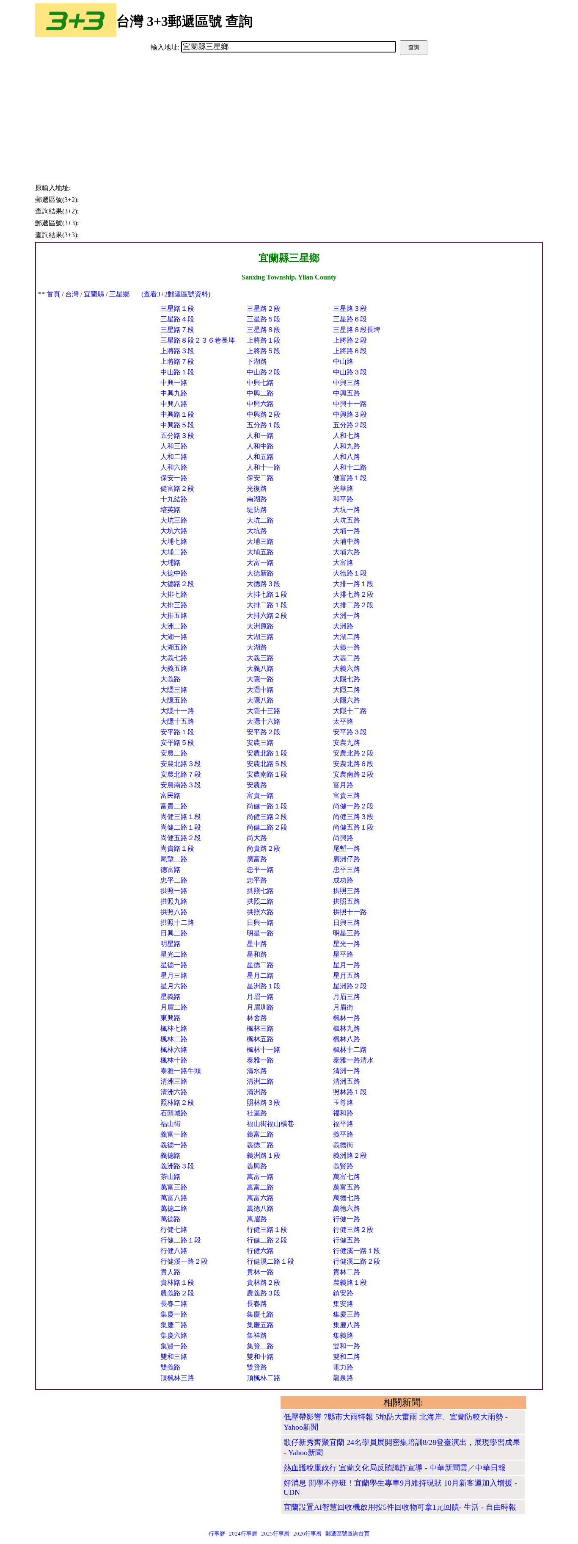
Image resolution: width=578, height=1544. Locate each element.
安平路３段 (350, 732)
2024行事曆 (243, 1533)
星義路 (170, 996)
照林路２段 (177, 1102)
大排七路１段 (267, 594)
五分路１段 (264, 425)
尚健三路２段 (267, 816)
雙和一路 (346, 1346)
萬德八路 (260, 1208)
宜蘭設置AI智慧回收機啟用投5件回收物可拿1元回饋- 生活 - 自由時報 (399, 1507)
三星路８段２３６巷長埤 (197, 340)
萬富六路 (260, 1197)
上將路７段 (177, 361)
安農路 (257, 785)
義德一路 (173, 1144)
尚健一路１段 (267, 806)
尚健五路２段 (180, 837)
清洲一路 (346, 1070)
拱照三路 (346, 890)
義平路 (343, 1134)
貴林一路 (260, 1272)
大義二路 (346, 657)
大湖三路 (260, 636)
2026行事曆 (307, 1533)
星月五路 (346, 975)
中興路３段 (350, 414)
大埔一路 (346, 530)
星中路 (257, 943)
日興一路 (260, 922)
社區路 (257, 1113)
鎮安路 (343, 1293)
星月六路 (173, 986)
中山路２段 (264, 372)
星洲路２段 (350, 986)
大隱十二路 (350, 710)
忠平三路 (346, 869)
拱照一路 (173, 890)
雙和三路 (173, 1356)
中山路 (343, 361)
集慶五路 (260, 1324)
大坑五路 (346, 520)
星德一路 (173, 964)
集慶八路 (346, 1324)
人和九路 (346, 446)
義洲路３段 (177, 1166)
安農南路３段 (180, 785)
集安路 (343, 1303)
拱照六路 (260, 912)
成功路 (343, 880)
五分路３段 (177, 435)
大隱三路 (173, 689)
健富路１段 (350, 477)
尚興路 (343, 837)
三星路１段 (177, 308)
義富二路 (260, 1134)
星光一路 (346, 943)
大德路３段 (264, 583)
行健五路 (346, 1240)
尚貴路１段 (177, 848)
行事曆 (217, 1533)
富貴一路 (260, 795)
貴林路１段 (177, 1282)
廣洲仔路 (346, 859)
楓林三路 (260, 1028)
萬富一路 (260, 1176)
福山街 (170, 1123)
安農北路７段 (180, 774)
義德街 (343, 1144)
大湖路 (257, 647)
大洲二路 (173, 626)
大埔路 (170, 562)
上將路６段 (350, 350)
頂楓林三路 (177, 1377)
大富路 (343, 562)
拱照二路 (260, 901)
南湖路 (257, 499)
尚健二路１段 (180, 827)
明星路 (170, 943)
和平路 (343, 499)
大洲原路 (260, 626)
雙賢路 (257, 1367)
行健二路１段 (180, 1240)
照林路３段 (264, 1102)
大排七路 (173, 594)
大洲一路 (346, 615)
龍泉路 (343, 1377)
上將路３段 (177, 350)
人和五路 (260, 456)
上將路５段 (264, 350)
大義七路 (173, 657)
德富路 (170, 869)
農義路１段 (350, 1282)
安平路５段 (177, 742)
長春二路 (173, 1303)
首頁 (53, 294)
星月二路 (260, 975)
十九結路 (173, 499)
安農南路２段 (353, 774)
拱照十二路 (177, 922)
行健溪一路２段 (184, 1261)
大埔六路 (346, 552)
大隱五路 (173, 700)
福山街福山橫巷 (270, 1123)
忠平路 (257, 880)
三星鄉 (119, 294)
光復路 (257, 488)
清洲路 (257, 1092)
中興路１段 (177, 414)
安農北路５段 (267, 763)
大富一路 (260, 562)
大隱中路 (260, 689)
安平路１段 (177, 732)
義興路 (257, 1166)
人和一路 (260, 435)
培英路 (170, 509)
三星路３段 (350, 308)
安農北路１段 (267, 753)
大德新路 (260, 573)
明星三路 (346, 933)
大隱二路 (346, 689)
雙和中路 (260, 1356)
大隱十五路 (177, 721)
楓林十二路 (350, 1049)
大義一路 (346, 647)
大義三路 (260, 657)
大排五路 (173, 615)
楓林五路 (260, 1039)
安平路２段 (264, 732)
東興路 (170, 1017)
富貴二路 (173, 806)
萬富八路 (173, 1197)
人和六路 (173, 467)
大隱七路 (346, 679)
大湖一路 (173, 636)
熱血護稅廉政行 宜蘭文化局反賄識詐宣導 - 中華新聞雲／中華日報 (394, 1468)
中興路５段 (177, 425)
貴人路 (170, 1272)
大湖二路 (346, 636)
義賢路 (343, 1166)
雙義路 (170, 1367)
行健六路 (260, 1250)
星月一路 (346, 964)
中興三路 (346, 382)
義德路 (170, 1155)
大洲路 (343, 626)
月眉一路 (260, 996)
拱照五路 (346, 901)
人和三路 (173, 446)
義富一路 (173, 1134)
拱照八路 (173, 912)
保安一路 (173, 477)
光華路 (343, 488)
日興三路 (346, 922)
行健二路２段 (267, 1240)
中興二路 (260, 393)
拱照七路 (260, 890)
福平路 (343, 1123)
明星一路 (260, 933)
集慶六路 (173, 1335)
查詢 (413, 47)
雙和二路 (346, 1356)
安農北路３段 (180, 763)
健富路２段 (177, 488)
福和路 (343, 1113)
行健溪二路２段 (356, 1261)
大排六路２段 (267, 615)
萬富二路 (260, 1187)
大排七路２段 (353, 594)
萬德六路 (346, 1208)
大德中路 (173, 573)
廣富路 (257, 859)
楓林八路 (346, 1039)
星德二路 (260, 964)
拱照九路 (173, 901)
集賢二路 (260, 1346)
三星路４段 (177, 319)
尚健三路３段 (353, 816)
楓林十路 (173, 1060)
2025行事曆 (275, 1533)
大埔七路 (173, 541)
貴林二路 (346, 1272)
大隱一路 (260, 679)
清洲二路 (260, 1081)
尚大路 (257, 837)
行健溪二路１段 (270, 1261)
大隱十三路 (264, 710)
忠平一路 (260, 869)
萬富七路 (346, 1176)
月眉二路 (173, 1007)
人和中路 (260, 446)
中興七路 (260, 382)
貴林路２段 (264, 1282)
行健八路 (173, 1250)
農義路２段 (177, 1293)
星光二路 (173, 954)
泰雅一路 (260, 1060)
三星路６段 (350, 319)
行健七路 (173, 1229)
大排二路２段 (353, 605)
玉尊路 (343, 1102)
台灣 (72, 294)
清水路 (257, 1070)
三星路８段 (264, 329)
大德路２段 (177, 583)
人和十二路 (350, 467)
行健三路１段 (267, 1229)
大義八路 (260, 668)
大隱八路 (260, 700)
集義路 (343, 1335)
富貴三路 (346, 795)
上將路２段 (350, 340)
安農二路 (173, 753)
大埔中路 (346, 541)
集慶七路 (260, 1314)
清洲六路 (173, 1092)
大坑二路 (260, 520)
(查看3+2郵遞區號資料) (175, 294)
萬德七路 (346, 1197)
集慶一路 (173, 1314)
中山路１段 (177, 372)
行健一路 (346, 1219)
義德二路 (260, 1144)
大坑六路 (173, 530)
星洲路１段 (264, 986)
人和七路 (346, 435)
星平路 (343, 954)
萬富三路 (173, 1187)
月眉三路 (346, 996)
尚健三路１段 (180, 816)
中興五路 (346, 393)
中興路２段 (264, 414)
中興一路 (173, 382)
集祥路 (257, 1335)
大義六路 (346, 668)
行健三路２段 (353, 1229)
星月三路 (173, 975)
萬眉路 (257, 1219)
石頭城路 (173, 1113)
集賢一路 (173, 1346)
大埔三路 (260, 541)
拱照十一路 (350, 912)
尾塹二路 (173, 859)
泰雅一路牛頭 (180, 1070)
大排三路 (173, 605)
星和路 (257, 954)
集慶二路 (173, 1324)
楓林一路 (346, 1017)
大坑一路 (346, 509)
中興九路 (173, 393)
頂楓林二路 (264, 1377)
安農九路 (346, 742)
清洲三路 (173, 1081)
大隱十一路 (177, 710)
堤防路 (257, 509)
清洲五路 (346, 1081)
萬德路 (170, 1219)
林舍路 (257, 1017)
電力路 (343, 1367)
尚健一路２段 (353, 806)
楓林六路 (173, 1049)
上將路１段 (264, 340)
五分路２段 (350, 425)
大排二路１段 (267, 605)
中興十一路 (350, 403)
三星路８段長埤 (356, 329)
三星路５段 (264, 319)
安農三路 (260, 742)
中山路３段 (350, 372)
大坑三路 (173, 520)
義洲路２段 (350, 1155)
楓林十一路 (264, 1049)
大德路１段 (350, 573)
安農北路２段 (353, 753)
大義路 (170, 679)
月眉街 (343, 1007)
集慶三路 (346, 1314)
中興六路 (260, 403)
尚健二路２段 (267, 827)
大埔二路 (173, 552)
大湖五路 (173, 647)
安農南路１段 (267, 774)
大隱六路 (346, 700)
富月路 (343, 785)
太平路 (343, 721)
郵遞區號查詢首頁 (347, 1533)
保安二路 (260, 477)
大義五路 (173, 668)
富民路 (170, 795)
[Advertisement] (289, 118)
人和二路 (173, 456)
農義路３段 (264, 1293)
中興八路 (173, 403)
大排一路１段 (353, 583)
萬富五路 (346, 1187)
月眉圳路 (260, 1007)
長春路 (257, 1303)
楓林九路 (346, 1028)
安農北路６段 (353, 763)
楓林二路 (173, 1039)
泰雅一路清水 (353, 1060)
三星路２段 (264, 308)
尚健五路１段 (353, 827)
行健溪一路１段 (356, 1250)
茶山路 (170, 1176)
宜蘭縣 (94, 294)
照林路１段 (350, 1092)
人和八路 (346, 456)
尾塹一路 (346, 848)
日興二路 (173, 933)
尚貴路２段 (264, 848)
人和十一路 (264, 467)
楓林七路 (173, 1028)
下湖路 (257, 361)
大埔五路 (260, 552)
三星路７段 (177, 329)
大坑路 (257, 530)
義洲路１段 (264, 1155)
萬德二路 (173, 1208)
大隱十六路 (264, 721)
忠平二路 (173, 880)
